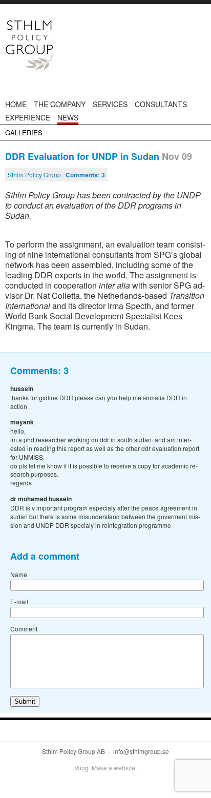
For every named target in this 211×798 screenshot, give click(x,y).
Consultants (161, 104)
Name (18, 574)
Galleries (24, 132)
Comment (23, 628)
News (67, 117)
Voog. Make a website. (105, 767)
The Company (60, 104)
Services (110, 104)
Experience (27, 117)
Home (16, 104)
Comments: (85, 174)
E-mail (19, 601)
